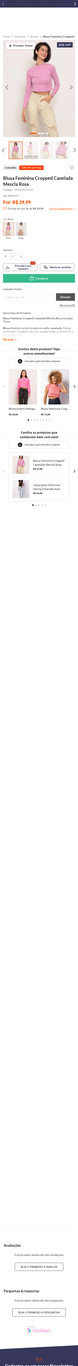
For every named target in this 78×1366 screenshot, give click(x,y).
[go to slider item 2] (47, 150)
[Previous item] (3, 4)
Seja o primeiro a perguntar (39, 1312)
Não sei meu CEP (67, 305)
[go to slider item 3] (62, 150)
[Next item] (75, 4)
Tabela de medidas (60, 267)
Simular (65, 297)
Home (6, 36)
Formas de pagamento (60, 208)
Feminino (20, 36)
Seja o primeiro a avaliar (39, 1266)
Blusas (34, 36)
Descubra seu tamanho (23, 267)
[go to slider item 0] (16, 150)
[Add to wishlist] (72, 168)
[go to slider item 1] (31, 150)
